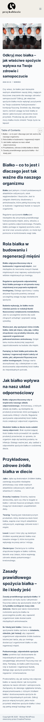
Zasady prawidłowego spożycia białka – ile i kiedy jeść (21, 151)
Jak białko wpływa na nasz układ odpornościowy (16, 143)
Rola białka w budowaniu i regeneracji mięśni (21, 139)
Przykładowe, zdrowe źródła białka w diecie (21, 148)
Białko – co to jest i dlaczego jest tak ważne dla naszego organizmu (22, 135)
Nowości (17, 82)
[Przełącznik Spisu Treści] (39, 131)
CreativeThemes (24, 719)
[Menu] (40, 9)
